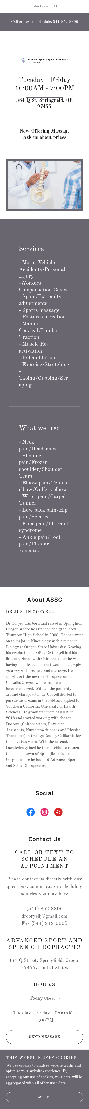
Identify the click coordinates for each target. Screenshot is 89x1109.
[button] (58, 999)
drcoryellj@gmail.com (44, 916)
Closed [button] (49, 999)
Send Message (44, 1037)
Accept (44, 1097)
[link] (44, 60)
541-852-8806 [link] (65, 22)
